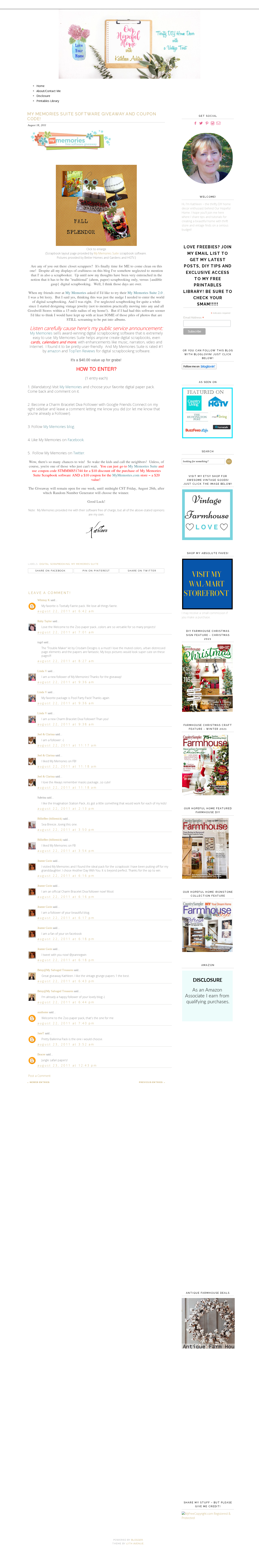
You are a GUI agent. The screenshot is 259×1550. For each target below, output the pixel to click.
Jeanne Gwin (44, 860)
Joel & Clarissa (46, 734)
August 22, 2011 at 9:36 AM (65, 682)
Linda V (42, 671)
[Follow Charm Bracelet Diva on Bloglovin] (199, 368)
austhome (42, 1012)
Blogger (137, 1540)
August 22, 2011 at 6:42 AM (65, 611)
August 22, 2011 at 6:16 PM (66, 876)
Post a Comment (39, 1076)
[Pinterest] (206, 123)
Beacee (41, 1054)
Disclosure (43, 96)
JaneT (40, 1033)
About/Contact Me (48, 91)
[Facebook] (195, 123)
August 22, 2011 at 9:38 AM (65, 724)
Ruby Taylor (44, 621)
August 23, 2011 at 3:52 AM (65, 1044)
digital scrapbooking (54, 564)
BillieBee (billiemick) (49, 818)
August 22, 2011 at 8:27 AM (65, 661)
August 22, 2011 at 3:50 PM (66, 830)
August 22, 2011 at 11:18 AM (67, 766)
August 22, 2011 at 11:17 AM (67, 745)
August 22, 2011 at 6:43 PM (66, 981)
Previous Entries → (152, 1082)
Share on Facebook (50, 570)
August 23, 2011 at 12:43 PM (67, 1065)
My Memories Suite (106, 253)
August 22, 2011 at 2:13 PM (66, 808)
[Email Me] (218, 123)
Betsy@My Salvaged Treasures (55, 970)
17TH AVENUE (135, 1543)
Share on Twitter (142, 570)
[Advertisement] (207, 1090)
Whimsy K (43, 600)
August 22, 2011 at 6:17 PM (66, 918)
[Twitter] (201, 123)
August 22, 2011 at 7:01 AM (65, 632)
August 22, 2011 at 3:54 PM (66, 851)
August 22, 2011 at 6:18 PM (66, 939)
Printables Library (47, 101)
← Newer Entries (38, 1082)
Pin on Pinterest (96, 570)
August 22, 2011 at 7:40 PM (66, 1023)
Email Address (193, 317)
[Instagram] (212, 123)
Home (40, 86)
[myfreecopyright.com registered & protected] (207, 1518)
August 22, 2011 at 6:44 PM (66, 1002)
